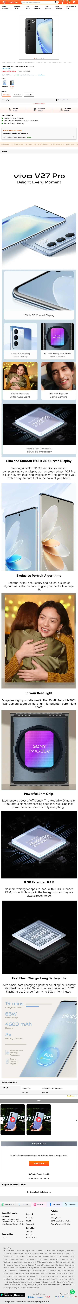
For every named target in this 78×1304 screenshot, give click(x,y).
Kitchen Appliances (37, 7)
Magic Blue (5, 86)
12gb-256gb (28, 94)
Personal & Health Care (71, 7)
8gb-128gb (6, 94)
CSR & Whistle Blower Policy (60, 1221)
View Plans (41, 75)
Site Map (29, 1221)
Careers (4, 1238)
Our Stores (30, 1235)
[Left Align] (56, 2)
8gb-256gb (17, 94)
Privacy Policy (55, 1218)
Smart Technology (58, 7)
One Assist (30, 1224)
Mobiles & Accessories (5, 7)
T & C (53, 1215)
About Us (29, 1232)
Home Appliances (48, 7)
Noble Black (12, 87)
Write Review (39, 1163)
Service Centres (31, 1238)
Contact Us (30, 1218)
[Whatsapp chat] (72, 1291)
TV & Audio (28, 7)
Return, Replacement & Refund (61, 1224)
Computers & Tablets (18, 7)
